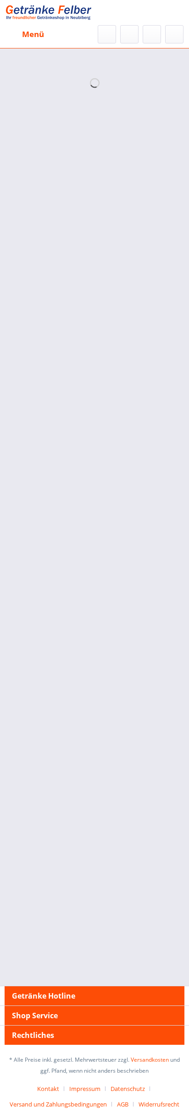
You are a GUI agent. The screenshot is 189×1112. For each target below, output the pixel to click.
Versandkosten (150, 1060)
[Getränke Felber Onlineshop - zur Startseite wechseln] (48, 13)
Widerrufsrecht (159, 1104)
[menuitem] (24, 34)
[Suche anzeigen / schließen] (107, 34)
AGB (122, 1104)
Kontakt (48, 1089)
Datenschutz (128, 1089)
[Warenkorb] (174, 34)
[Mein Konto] (152, 34)
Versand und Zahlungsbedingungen (58, 1104)
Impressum (84, 1089)
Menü (33, 34)
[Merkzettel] (129, 34)
